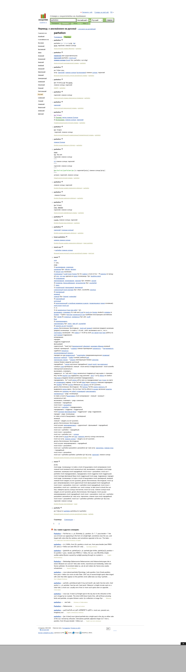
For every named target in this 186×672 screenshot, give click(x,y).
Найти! (109, 20)
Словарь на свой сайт (102, 12)
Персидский (41, 84)
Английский (41, 36)
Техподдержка (66, 628)
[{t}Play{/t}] (62, 40)
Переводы (65, 23)
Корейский (41, 65)
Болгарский (41, 46)
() (55, 161)
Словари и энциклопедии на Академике (68, 16)
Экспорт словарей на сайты (45, 632)
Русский (40, 94)
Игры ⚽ (85, 23)
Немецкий (41, 75)
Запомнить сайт (87, 12)
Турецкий (40, 101)
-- (70, 75)
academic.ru (43, 22)
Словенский (41, 97)
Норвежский (41, 81)
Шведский (41, 113)
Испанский (41, 55)
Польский (40, 88)
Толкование (58, 37)
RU (111, 12)
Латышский (41, 68)
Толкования (55, 23)
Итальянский (41, 59)
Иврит (39, 52)
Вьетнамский (41, 49)
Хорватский (41, 110)
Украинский (41, 104)
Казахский (41, 62)
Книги (75, 23)
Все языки (41, 42)
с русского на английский (87, 29)
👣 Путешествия (44, 629)
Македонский (41, 72)
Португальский (42, 91)
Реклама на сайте (75, 628)
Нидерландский (42, 78)
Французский (41, 107)
